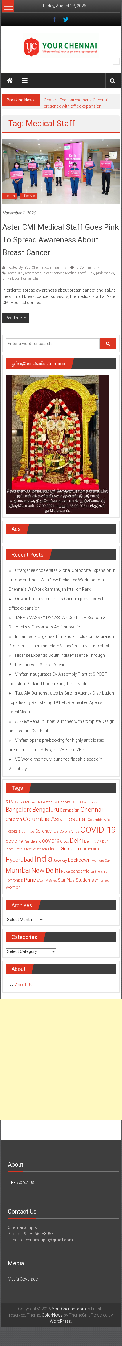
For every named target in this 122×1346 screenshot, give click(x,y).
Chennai (91, 809)
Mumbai (18, 870)
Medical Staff (75, 273)
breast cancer (53, 273)
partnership (98, 871)
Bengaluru (46, 809)
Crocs (64, 841)
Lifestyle (28, 196)
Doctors (19, 849)
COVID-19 (98, 830)
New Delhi (45, 870)
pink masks (105, 273)
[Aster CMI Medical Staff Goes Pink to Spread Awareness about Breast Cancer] (61, 171)
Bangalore (19, 809)
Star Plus (66, 880)
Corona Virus (69, 831)
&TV (10, 802)
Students (85, 880)
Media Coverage (23, 1279)
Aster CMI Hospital (28, 802)
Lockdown (79, 860)
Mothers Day (101, 861)
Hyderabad (19, 859)
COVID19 (50, 841)
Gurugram (89, 848)
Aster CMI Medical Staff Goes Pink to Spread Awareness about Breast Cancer (60, 240)
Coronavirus (47, 831)
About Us (23, 984)
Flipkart (54, 849)
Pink (90, 273)
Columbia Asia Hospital (55, 819)
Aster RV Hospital (57, 802)
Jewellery (60, 861)
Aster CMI (15, 273)
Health (10, 196)
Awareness (33, 273)
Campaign (69, 810)
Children (14, 819)
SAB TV (42, 880)
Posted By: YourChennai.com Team (34, 267)
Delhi (76, 840)
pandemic (80, 871)
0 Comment (85, 267)
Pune (30, 879)
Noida (65, 871)
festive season (36, 849)
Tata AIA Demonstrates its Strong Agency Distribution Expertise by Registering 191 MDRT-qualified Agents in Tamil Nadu (61, 702)
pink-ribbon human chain (22, 278)
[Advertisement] (61, 1059)
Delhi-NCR (92, 841)
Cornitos (27, 831)
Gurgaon (70, 848)
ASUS (77, 802)
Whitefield (102, 880)
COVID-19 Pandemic (23, 841)
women (13, 887)
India (43, 859)
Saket (53, 880)
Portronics (14, 880)
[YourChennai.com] (9, 80)
